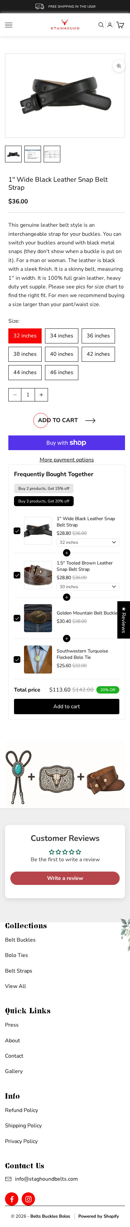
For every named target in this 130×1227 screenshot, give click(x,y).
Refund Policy (21, 1110)
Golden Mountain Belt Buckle (87, 613)
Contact (14, 1056)
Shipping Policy (23, 1125)
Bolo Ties (16, 955)
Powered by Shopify (98, 1216)
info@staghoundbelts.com (40, 1179)
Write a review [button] (65, 878)
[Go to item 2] (32, 154)
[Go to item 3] (52, 154)
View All (15, 986)
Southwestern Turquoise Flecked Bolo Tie (82, 654)
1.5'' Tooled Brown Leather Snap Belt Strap (85, 566)
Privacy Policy (21, 1141)
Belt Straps (18, 971)
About (12, 1040)
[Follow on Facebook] (12, 1199)
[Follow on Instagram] (28, 1199)
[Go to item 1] (13, 154)
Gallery (14, 1071)
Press (12, 1025)
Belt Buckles (20, 940)
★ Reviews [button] (123, 619)
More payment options (67, 459)
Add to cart (58, 420)
